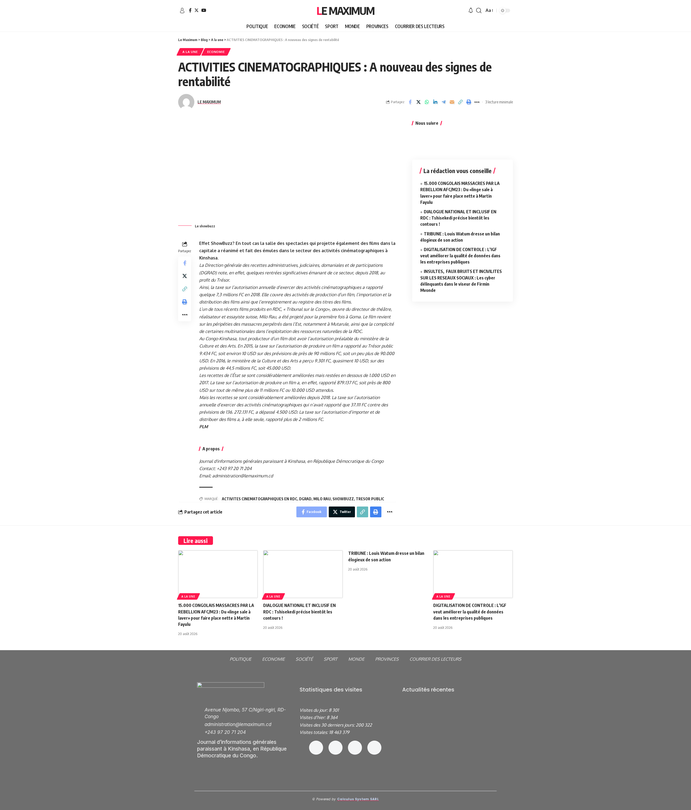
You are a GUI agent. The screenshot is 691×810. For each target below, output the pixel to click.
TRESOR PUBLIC (370, 499)
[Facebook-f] (316, 748)
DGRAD (305, 499)
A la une (190, 52)
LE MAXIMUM (209, 101)
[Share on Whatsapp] (427, 102)
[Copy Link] (460, 102)
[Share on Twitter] (418, 102)
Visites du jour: (314, 710)
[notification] (470, 11)
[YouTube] (204, 10)
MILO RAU (322, 499)
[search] (479, 10)
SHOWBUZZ (343, 499)
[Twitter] (196, 10)
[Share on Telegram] (443, 102)
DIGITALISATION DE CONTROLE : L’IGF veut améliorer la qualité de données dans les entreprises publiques (460, 256)
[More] (477, 102)
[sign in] (182, 10)
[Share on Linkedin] (435, 102)
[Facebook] (190, 10)
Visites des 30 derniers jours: (328, 725)
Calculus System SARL (358, 799)
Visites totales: (314, 732)
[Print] (468, 102)
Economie (216, 52)
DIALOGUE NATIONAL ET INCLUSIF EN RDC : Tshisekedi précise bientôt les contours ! (458, 218)
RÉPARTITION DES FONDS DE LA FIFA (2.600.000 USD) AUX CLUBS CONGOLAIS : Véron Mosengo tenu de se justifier (448, 754)
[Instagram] (335, 748)
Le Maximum (345, 10)
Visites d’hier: (313, 717)
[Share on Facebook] (410, 102)
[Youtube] (374, 748)
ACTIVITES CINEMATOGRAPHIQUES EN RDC (259, 499)
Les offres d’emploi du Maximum (433, 711)
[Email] (452, 102)
